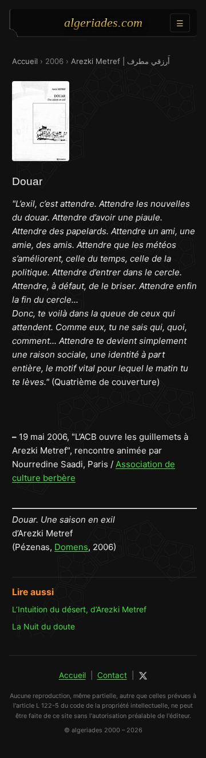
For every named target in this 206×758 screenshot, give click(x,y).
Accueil (25, 61)
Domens (71, 547)
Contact (112, 675)
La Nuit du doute (43, 626)
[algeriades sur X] (143, 675)
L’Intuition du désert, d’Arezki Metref (79, 609)
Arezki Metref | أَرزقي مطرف (120, 61)
